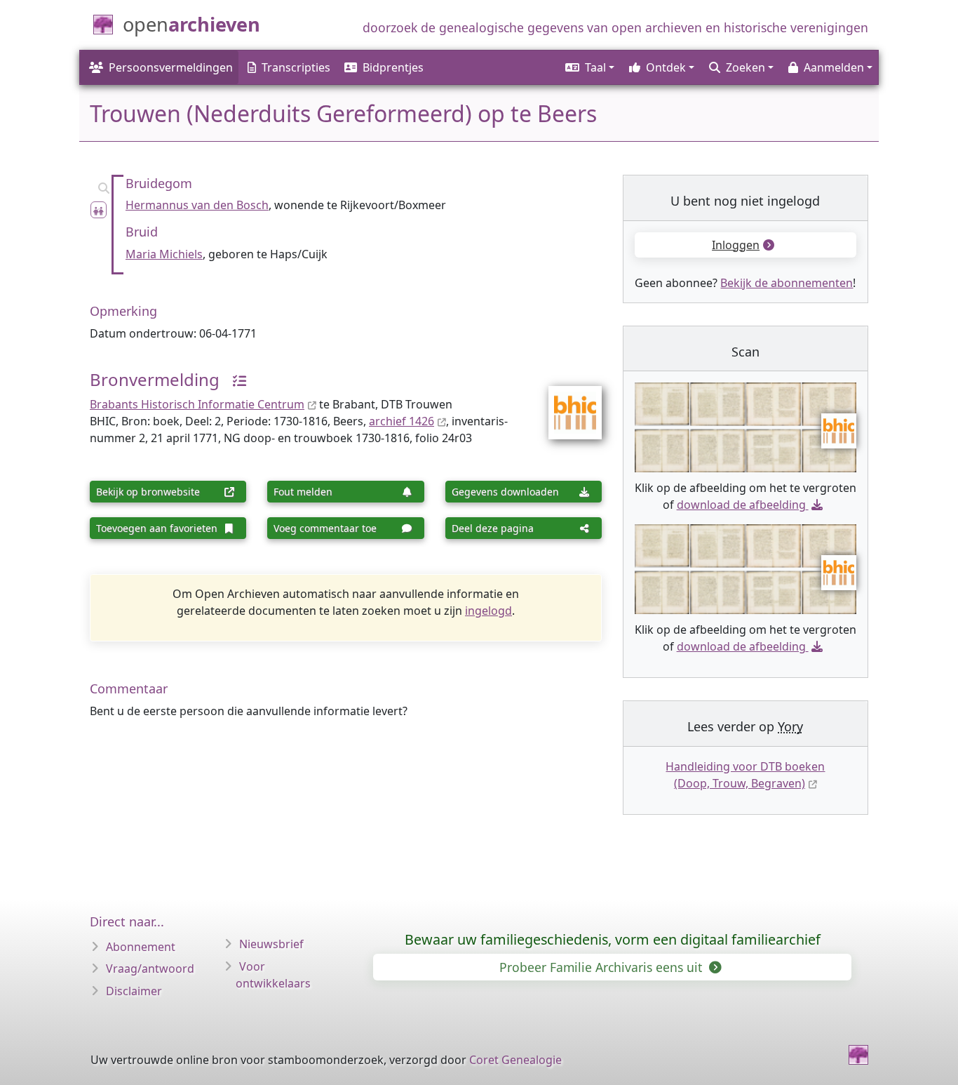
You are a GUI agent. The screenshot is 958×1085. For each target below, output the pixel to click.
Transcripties (296, 67)
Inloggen (736, 245)
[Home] (858, 1055)
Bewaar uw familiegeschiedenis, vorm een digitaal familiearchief (613, 939)
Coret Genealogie (515, 1059)
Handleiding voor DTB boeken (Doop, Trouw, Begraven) (745, 775)
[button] (589, 67)
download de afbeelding (741, 504)
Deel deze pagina (493, 528)
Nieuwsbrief (271, 944)
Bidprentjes (393, 67)
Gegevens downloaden (505, 491)
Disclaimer (134, 991)
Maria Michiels (164, 254)
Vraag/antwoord (150, 968)
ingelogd (488, 610)
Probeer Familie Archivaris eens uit (602, 967)
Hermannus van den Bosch (197, 205)
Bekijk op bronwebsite (148, 491)
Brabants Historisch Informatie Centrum (197, 404)
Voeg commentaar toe (325, 528)
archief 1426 (401, 421)
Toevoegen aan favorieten (156, 528)
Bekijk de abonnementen (786, 283)
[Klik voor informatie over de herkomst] (234, 379)
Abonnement (140, 946)
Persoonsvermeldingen (171, 67)
